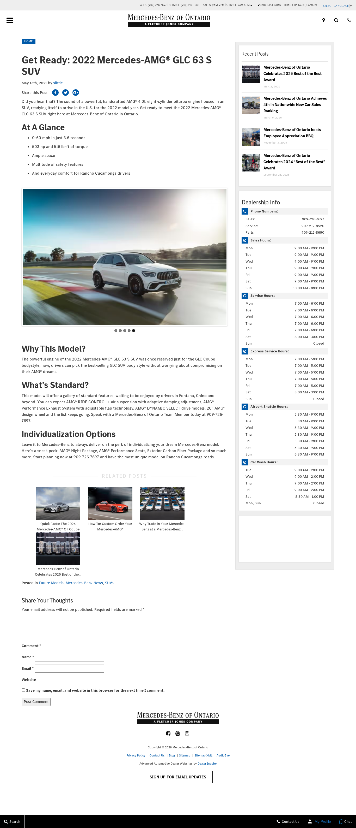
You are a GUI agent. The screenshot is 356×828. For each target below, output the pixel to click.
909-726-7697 (313, 219)
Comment (31, 645)
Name (28, 657)
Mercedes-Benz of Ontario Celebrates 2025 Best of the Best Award (292, 73)
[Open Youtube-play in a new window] (177, 733)
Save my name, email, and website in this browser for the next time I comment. (95, 690)
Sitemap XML (203, 755)
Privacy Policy (135, 755)
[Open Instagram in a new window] (187, 733)
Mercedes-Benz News (84, 582)
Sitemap (184, 755)
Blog (172, 755)
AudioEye (223, 755)
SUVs (109, 582)
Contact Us (157, 755)
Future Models (51, 582)
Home (28, 41)
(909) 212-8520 (190, 5)
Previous (17, 255)
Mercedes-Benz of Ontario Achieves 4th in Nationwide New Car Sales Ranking (295, 105)
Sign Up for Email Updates (178, 777)
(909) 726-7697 (157, 5)
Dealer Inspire (207, 763)
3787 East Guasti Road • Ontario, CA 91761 (288, 5)
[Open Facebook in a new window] (168, 733)
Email (28, 668)
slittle (58, 83)
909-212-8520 (313, 225)
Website (29, 679)
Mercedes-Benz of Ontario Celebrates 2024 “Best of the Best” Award (294, 162)
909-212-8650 (313, 232)
